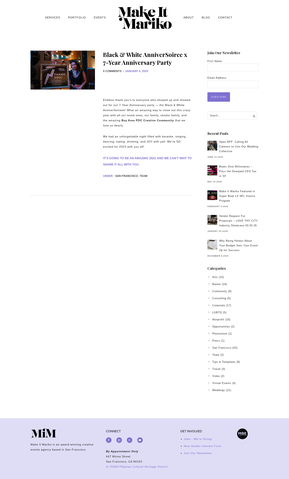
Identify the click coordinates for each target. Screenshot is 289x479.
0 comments (112, 71)
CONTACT (225, 17)
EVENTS (100, 17)
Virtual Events (221, 383)
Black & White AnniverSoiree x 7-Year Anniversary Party (145, 58)
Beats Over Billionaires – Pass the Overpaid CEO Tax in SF (238, 171)
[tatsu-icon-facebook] (109, 440)
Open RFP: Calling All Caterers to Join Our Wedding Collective (238, 146)
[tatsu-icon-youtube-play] (140, 440)
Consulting (219, 298)
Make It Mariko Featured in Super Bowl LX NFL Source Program (237, 196)
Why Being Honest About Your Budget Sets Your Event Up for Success (238, 245)
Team (143, 175)
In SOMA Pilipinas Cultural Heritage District (137, 466)
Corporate (218, 305)
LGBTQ (217, 312)
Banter (216, 284)
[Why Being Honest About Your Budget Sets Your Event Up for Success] (212, 245)
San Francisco (126, 175)
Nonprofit (218, 319)
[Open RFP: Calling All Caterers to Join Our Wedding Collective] (212, 146)
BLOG (206, 17)
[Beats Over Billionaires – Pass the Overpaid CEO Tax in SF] (212, 170)
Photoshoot (219, 333)
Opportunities (221, 326)
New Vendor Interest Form (202, 446)
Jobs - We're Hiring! (198, 439)
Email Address (216, 77)
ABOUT (188, 17)
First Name (214, 61)
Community (219, 291)
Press (216, 340)
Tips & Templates (224, 361)
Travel (216, 368)
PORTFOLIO (77, 17)
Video (216, 376)
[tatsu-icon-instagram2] (120, 440)
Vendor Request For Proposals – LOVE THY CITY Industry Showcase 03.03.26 (238, 221)
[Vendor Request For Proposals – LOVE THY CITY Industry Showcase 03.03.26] (212, 220)
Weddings (218, 390)
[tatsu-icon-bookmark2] (130, 440)
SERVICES (52, 17)
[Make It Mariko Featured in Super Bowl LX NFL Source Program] (212, 195)
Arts (215, 277)
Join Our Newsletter (198, 453)
